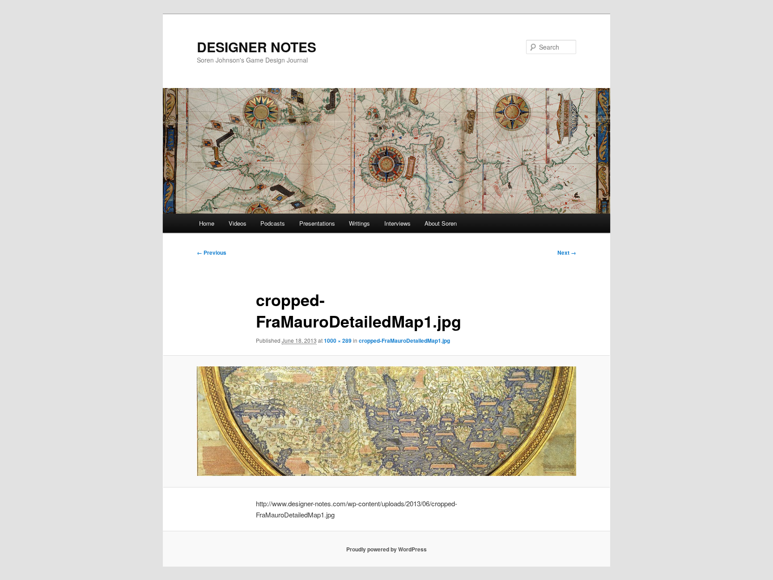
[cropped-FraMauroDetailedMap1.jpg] (386, 421)
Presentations (317, 223)
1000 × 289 (338, 340)
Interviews (397, 223)
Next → (566, 252)
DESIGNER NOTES (256, 46)
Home (206, 223)
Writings (359, 223)
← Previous (211, 252)
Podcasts (272, 223)
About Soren (441, 223)
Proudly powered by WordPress (386, 549)
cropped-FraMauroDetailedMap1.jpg (404, 340)
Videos (237, 223)
